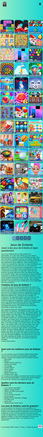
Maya (7, 184)
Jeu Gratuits (11, 4)
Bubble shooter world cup (35, 27)
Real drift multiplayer (35, 198)
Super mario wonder (35, 155)
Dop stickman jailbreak (21, 170)
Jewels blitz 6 (21, 98)
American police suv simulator (35, 227)
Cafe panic (21, 184)
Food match (21, 141)
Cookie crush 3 (35, 127)
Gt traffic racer (9, 399)
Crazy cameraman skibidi (7, 227)
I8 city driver (8, 393)
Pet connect (35, 184)
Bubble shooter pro (7, 84)
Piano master (35, 113)
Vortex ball (7, 401)
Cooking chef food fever (35, 98)
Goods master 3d (7, 127)
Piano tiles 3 (21, 55)
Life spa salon (7, 141)
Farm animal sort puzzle (12, 394)
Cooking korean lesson (7, 155)
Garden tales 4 (35, 41)
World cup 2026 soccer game (14, 391)
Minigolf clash (21, 155)
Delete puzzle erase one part (21, 198)
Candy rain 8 (7, 98)
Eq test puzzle (9, 396)
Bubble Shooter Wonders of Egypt (15, 398)
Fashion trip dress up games (7, 198)
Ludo (21, 213)
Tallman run (21, 70)
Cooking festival (7, 170)
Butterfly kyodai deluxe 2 (7, 113)
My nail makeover (21, 227)
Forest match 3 (35, 70)
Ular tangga (21, 41)
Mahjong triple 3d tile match (13, 403)
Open (40, 4)
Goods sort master (7, 41)
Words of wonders (35, 84)
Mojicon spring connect (12, 389)
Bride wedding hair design (35, 213)
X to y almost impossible (12, 388)
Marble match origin (7, 70)
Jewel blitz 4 (21, 127)
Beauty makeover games (35, 170)
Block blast (7, 27)
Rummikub (21, 84)
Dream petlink (7, 55)
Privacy (22, 427)
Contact (16, 427)
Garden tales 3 (21, 113)
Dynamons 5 (7, 213)
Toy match (35, 141)
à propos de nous (31, 427)
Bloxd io (21, 27)
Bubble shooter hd (35, 55)
